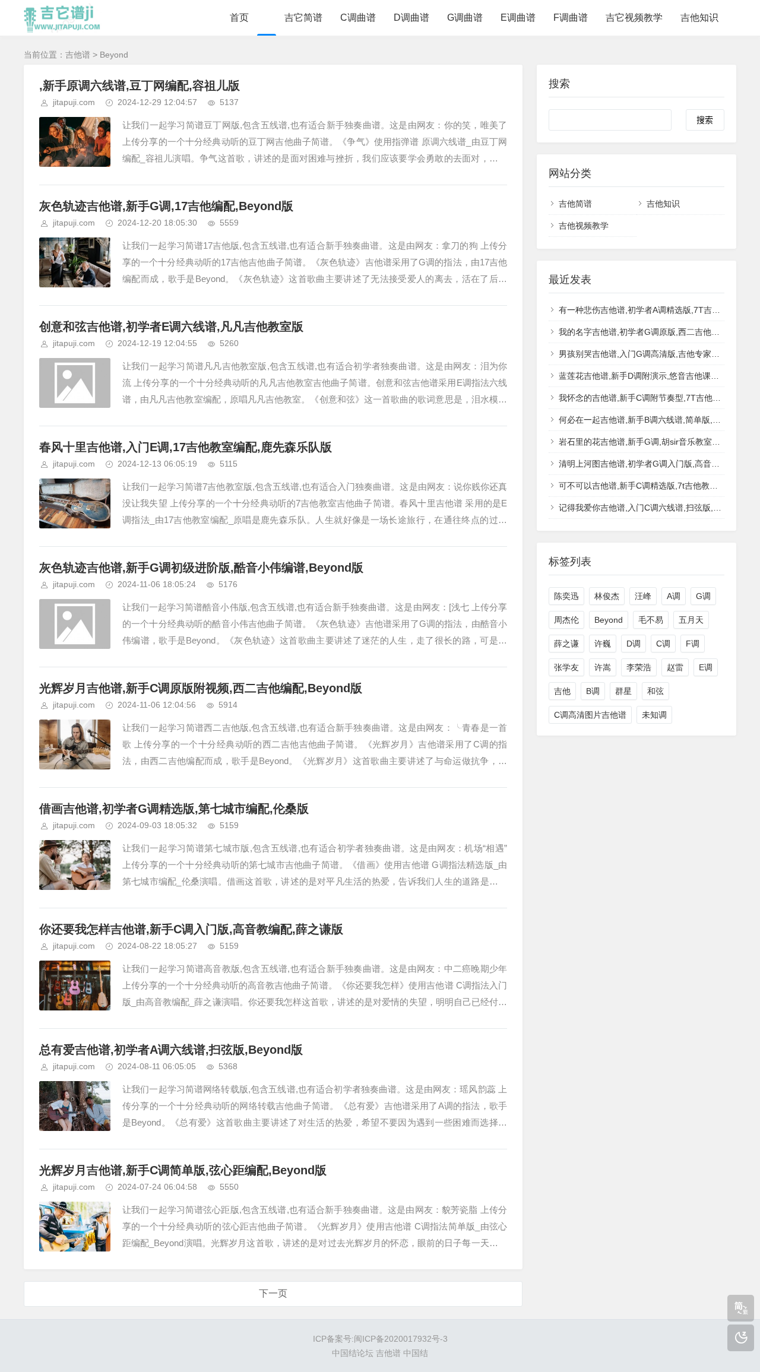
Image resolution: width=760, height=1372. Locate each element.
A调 (673, 596)
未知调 (654, 715)
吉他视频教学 (584, 225)
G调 (703, 596)
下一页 (273, 1293)
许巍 (602, 643)
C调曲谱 (358, 17)
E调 (705, 667)
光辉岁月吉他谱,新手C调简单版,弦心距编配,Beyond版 (183, 1170)
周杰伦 (566, 620)
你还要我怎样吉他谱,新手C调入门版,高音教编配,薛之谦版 (191, 929)
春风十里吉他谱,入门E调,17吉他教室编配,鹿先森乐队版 (185, 447)
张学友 (566, 667)
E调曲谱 (518, 17)
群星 (623, 691)
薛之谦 (566, 643)
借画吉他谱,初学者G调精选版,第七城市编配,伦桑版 (174, 808)
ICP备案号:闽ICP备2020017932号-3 (380, 1339)
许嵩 (602, 667)
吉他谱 (77, 54)
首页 (239, 17)
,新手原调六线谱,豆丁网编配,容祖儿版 (139, 85)
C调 (663, 643)
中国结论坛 (352, 1353)
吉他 (562, 691)
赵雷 (675, 667)
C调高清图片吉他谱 (590, 715)
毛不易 (650, 620)
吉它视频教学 (634, 17)
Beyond (608, 620)
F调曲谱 (570, 17)
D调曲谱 (411, 17)
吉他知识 (699, 17)
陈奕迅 (566, 596)
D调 (633, 643)
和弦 (655, 691)
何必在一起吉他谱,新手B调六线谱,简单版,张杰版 (648, 419)
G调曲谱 (465, 17)
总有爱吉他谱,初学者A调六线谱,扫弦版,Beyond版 (171, 1049)
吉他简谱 (575, 203)
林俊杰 (606, 596)
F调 (692, 643)
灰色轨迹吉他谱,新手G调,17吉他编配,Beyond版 (166, 206)
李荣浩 (638, 667)
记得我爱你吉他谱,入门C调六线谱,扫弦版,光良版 (648, 507)
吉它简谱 (303, 17)
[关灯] (740, 1338)
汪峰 (643, 596)
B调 (593, 691)
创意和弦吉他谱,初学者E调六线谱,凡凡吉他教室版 (171, 326)
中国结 (415, 1353)
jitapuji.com (74, 102)
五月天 (691, 620)
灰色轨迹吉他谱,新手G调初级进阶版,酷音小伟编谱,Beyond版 (201, 567)
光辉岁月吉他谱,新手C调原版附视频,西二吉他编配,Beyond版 (200, 688)
